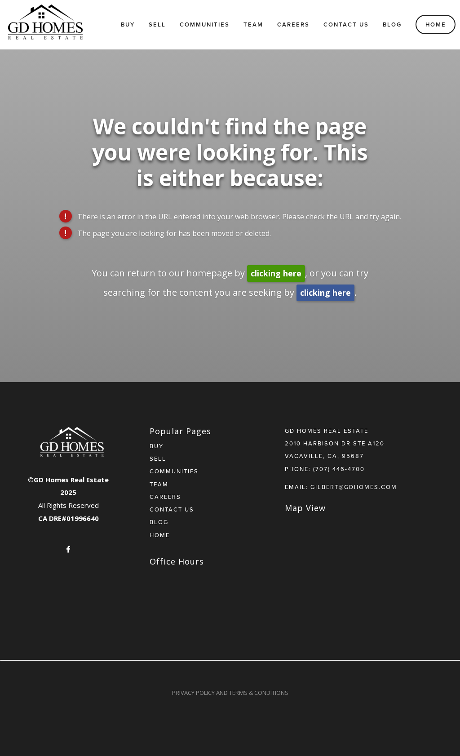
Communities (205, 24)
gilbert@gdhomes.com (353, 487)
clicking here (276, 273)
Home (435, 24)
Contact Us (346, 24)
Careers (293, 24)
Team (253, 24)
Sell (157, 24)
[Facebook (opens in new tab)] (68, 549)
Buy (128, 24)
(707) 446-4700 (339, 469)
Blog (392, 24)
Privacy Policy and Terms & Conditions (230, 693)
